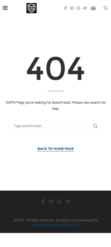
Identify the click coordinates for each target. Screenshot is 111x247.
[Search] (105, 8)
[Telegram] (85, 8)
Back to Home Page (55, 149)
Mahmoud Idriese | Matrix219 (55, 225)
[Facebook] (65, 8)
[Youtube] (72, 8)
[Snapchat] (78, 8)
